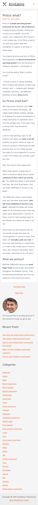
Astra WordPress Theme (19, 500)
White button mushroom (12, 489)
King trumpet (8, 425)
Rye (4, 478)
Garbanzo (6, 414)
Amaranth (6, 373)
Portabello (7, 470)
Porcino (6, 466)
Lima (4, 436)
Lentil (5, 433)
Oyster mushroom (10, 459)
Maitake (6, 444)
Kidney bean (8, 421)
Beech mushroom (10, 384)
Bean (5, 380)
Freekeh (6, 410)
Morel (5, 451)
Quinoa (5, 474)
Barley (5, 376)
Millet (5, 448)
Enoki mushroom (9, 406)
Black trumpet (8, 388)
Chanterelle (7, 395)
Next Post (19, 293)
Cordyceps (7, 399)
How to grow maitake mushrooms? (16, 357)
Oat (4, 455)
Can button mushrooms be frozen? (16, 339)
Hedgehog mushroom (11, 418)
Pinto (5, 19)
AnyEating (16, 4)
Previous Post (19, 287)
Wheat (5, 485)
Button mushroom (10, 391)
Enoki (5, 403)
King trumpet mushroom (12, 429)
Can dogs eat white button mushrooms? (18, 335)
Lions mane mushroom (12, 440)
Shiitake (6, 482)
